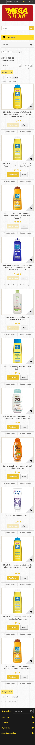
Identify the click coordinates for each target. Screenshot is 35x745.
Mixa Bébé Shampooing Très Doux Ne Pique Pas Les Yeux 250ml (17, 618)
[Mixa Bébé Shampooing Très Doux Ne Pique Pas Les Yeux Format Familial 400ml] (17, 549)
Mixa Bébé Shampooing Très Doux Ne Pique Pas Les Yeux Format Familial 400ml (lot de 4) (17, 114)
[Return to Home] (3, 52)
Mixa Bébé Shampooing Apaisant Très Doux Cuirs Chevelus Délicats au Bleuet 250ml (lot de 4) (17, 267)
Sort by (3, 65)
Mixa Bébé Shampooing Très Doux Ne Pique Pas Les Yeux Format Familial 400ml (17, 567)
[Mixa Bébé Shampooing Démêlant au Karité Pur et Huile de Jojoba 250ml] (17, 651)
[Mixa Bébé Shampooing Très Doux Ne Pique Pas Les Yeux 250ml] (17, 601)
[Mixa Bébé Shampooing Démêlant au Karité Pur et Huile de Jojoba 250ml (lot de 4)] (17, 198)
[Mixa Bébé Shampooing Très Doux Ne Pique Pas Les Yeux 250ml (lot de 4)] (17, 148)
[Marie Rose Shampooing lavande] (17, 500)
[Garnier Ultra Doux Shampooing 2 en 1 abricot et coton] (17, 450)
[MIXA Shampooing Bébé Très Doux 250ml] (17, 351)
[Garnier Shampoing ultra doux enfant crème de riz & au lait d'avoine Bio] (17, 401)
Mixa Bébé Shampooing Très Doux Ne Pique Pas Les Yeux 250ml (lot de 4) (17, 165)
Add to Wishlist (10, 131)
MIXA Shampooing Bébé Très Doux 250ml (17, 368)
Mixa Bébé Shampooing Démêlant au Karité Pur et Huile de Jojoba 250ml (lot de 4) (18, 215)
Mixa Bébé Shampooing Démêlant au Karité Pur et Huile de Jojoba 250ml (18, 667)
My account (5, 728)
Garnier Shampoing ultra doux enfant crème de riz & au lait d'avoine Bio (17, 417)
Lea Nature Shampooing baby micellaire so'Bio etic (17, 318)
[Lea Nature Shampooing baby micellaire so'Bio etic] (17, 302)
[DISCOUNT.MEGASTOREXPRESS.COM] (17, 13)
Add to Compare (26, 131)
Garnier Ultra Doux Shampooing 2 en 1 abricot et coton (17, 467)
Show (25, 65)
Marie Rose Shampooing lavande (17, 515)
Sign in (31, 1)
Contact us (9, 1)
